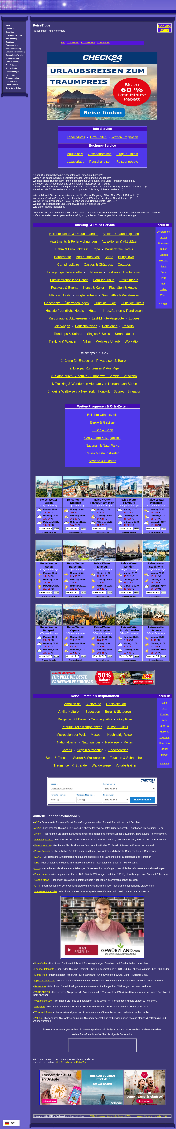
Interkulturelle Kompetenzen (82, 727)
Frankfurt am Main (102, 502)
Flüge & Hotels (127, 154)
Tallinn (163, 289)
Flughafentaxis (86, 295)
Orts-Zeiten (98, 137)
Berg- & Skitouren (118, 711)
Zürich (163, 295)
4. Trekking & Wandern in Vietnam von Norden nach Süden (94, 384)
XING (165, 1116)
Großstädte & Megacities (102, 438)
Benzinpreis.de (42, 845)
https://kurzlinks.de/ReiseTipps (71, 1062)
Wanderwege (101, 765)
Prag (163, 278)
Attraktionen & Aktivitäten (120, 241)
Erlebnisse (94, 272)
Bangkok (48, 630)
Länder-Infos (76, 137)
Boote (109, 257)
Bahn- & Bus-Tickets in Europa (77, 249)
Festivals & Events (64, 287)
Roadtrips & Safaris (68, 334)
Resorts (128, 326)
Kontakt (121, 1116)
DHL (36, 862)
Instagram (149, 1116)
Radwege (112, 742)
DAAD (37, 857)
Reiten (128, 742)
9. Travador (63, 42)
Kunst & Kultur (93, 287)
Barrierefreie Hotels (119, 249)
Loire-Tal (164, 726)
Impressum (100, 1116)
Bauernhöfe (62, 257)
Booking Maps (164, 28)
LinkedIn (158, 1116)
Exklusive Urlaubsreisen (124, 272)
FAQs (128, 1116)
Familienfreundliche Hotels (69, 280)
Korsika (164, 714)
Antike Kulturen (69, 711)
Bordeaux (163, 243)
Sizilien (164, 749)
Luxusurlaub (75, 161)
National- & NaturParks (102, 445)
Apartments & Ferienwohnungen (73, 241)
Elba (164, 702)
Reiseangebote (127, 161)
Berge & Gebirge (102, 422)
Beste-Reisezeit (43, 851)
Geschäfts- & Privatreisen (120, 295)
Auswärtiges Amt (43, 839)
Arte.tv (37, 833)
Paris (163, 266)
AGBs (92, 1116)
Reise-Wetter (48, 499)
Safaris (67, 750)
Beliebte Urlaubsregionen (121, 234)
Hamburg (129, 502)
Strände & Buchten (102, 461)
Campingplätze (68, 264)
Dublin (163, 249)
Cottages (124, 264)
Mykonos (164, 737)
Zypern (164, 754)
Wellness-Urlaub (108, 341)
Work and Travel (43, 1012)
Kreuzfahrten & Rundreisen (123, 310)
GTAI (37, 885)
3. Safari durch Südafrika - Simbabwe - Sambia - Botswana (94, 376)
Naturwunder (91, 742)
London (164, 254)
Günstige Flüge (105, 303)
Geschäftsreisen (100, 154)
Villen (87, 341)
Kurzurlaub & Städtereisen (68, 318)
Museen (96, 734)
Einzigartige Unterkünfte (64, 272)
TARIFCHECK (42, 992)
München (156, 502)
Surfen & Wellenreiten (89, 758)
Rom (163, 283)
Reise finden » (142, 799)
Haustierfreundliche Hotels (65, 310)
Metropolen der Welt (71, 734)
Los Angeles (102, 630)
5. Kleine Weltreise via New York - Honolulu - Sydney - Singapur (94, 391)
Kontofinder (40, 963)
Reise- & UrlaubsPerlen (102, 453)
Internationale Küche (45, 891)
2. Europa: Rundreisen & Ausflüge (94, 368)
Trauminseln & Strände (70, 765)
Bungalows (126, 257)
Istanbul (102, 566)
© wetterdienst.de (49, 532)
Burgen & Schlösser (72, 719)
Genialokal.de (116, 704)
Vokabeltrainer (126, 765)
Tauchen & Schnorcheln (127, 758)
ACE (36, 822)
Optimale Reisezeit (44, 980)
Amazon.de (72, 704)
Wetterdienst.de (43, 1000)
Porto (164, 272)
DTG (37, 868)
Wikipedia (39, 1006)
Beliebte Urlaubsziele (102, 415)
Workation (132, 341)
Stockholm (156, 566)
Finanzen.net (41, 874)
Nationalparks (67, 742)
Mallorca (164, 731)
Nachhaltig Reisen (120, 734)
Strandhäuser (124, 334)
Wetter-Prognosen (125, 137)
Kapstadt (75, 630)
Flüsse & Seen (102, 430)
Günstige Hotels (132, 303)
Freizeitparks (128, 280)
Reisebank (40, 986)
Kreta (164, 720)
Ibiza (164, 708)
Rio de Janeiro (129, 630)
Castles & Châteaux (98, 264)
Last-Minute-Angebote (108, 318)
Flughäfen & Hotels (123, 287)
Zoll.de (38, 1018)
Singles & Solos (98, 334)
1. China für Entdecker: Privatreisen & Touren (94, 360)
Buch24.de (93, 704)
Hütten (93, 310)
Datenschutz (112, 1116)
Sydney (156, 630)
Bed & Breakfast (88, 257)
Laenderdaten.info (44, 969)
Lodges (134, 318)
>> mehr (163, 303)
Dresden (75, 502)
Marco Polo (40, 974)
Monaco (163, 260)
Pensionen (109, 326)
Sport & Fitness (57, 758)
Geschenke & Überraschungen (66, 303)
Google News (41, 880)
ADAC (37, 828)
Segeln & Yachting (90, 750)
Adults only (75, 154)
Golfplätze (124, 719)
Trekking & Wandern (63, 341)
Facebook (140, 1116)
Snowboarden (118, 750)
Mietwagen (62, 326)
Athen (163, 237)
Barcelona (75, 566)
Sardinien (164, 743)
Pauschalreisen (100, 161)
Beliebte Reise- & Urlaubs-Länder (73, 234)
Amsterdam (163, 231)
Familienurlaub (103, 280)
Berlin (49, 502)
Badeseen (92, 711)
